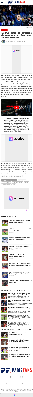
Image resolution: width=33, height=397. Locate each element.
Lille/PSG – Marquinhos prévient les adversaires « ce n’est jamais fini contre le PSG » (19, 349)
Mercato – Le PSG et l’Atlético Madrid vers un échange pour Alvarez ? (19, 294)
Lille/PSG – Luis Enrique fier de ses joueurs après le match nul (19, 340)
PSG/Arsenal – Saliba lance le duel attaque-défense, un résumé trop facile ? (19, 309)
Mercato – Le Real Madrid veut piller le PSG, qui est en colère (19, 301)
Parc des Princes (17, 182)
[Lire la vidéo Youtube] (16, 107)
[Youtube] (18, 377)
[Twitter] (15, 377)
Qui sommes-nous (17, 385)
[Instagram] (21, 377)
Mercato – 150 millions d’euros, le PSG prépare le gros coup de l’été (19, 322)
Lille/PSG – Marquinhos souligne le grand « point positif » (19, 333)
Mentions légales (5, 383)
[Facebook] (11, 377)
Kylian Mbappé (6, 182)
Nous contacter (14, 383)
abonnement (21, 180)
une (14, 184)
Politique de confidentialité (26, 383)
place (26, 182)
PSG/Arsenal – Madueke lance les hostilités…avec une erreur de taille (18, 316)
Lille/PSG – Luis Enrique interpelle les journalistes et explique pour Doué (19, 355)
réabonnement (6, 184)
